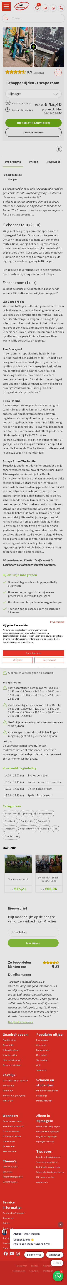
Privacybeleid (57, 621)
